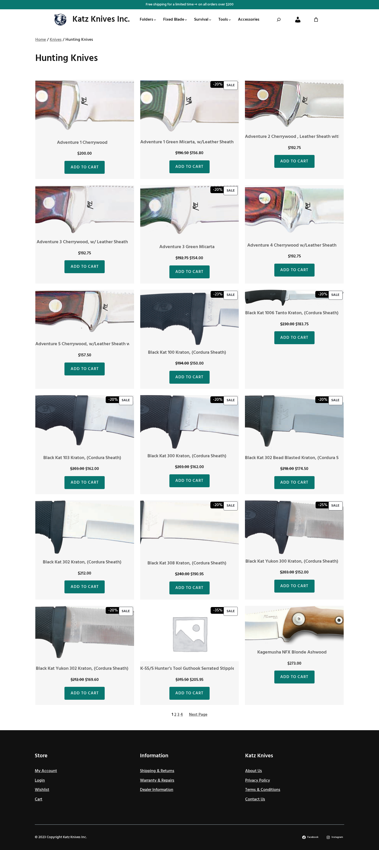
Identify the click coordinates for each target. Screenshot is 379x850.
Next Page (198, 714)
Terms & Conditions (262, 789)
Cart (38, 799)
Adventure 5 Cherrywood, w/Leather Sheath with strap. (92, 344)
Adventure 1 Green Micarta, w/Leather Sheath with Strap (198, 142)
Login (40, 780)
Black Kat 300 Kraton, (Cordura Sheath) (186, 456)
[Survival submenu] (210, 19)
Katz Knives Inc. (101, 19)
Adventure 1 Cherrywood (82, 142)
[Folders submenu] (155, 19)
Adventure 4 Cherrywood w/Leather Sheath (291, 245)
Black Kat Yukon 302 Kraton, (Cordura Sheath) (82, 668)
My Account (46, 771)
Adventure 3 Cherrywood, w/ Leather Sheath (82, 242)
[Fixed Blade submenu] (186, 19)
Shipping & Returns (157, 771)
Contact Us (255, 799)
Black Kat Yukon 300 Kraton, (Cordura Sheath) (291, 561)
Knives (56, 39)
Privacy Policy (257, 780)
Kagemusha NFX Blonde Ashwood (292, 652)
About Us (253, 771)
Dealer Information (156, 789)
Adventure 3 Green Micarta (187, 247)
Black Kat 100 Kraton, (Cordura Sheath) (187, 352)
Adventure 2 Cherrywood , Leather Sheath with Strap (299, 136)
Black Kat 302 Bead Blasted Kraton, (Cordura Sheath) (298, 458)
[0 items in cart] (316, 20)
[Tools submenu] (229, 19)
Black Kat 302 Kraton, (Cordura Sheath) (82, 562)
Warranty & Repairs (157, 780)
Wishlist (42, 789)
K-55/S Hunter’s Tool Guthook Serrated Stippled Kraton (196, 668)
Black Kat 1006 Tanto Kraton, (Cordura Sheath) (292, 313)
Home (40, 39)
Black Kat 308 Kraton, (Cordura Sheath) (186, 563)
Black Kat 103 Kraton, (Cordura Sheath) (82, 458)
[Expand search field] (278, 19)
